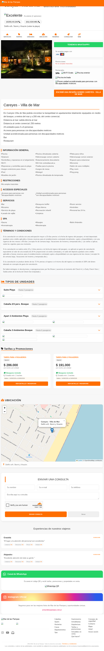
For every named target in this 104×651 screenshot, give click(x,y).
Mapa (90, 626)
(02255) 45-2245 (12, 22)
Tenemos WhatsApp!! (78, 45)
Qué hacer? (75, 636)
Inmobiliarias (76, 622)
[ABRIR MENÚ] (100, 2)
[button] (52, 430)
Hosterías (58, 624)
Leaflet (80, 460)
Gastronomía (76, 619)
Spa (56, 632)
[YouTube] (7, 632)
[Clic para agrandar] (26, 296)
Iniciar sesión (93, 632)
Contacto (91, 624)
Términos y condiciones (69, 644)
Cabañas (58, 619)
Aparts (57, 622)
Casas (57, 627)
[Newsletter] (12, 632)
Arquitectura (75, 624)
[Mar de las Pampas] (11, 2)
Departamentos (60, 630)
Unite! (90, 629)
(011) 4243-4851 (32, 22)
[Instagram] (2, 632)
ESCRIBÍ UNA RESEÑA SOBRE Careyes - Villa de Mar (78, 93)
